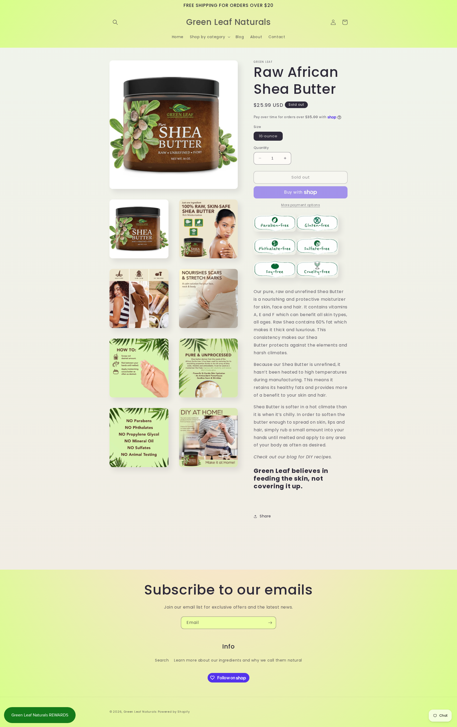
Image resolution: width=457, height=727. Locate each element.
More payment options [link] (300, 205)
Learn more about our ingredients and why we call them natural (238, 660)
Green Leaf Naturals (140, 712)
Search (162, 660)
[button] (115, 22)
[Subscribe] (270, 623)
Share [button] (265, 516)
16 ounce (271, 137)
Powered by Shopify (174, 712)
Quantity (261, 147)
